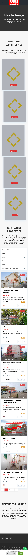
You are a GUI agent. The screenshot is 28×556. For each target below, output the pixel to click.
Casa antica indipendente (12, 472)
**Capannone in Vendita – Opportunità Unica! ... (12, 402)
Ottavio (8, 341)
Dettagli (23, 299)
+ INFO (23, 301)
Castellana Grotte (8, 287)
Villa (4, 327)
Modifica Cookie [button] (11, 553)
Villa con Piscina (9, 438)
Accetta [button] (20, 553)
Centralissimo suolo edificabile (10, 292)
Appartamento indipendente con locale (13, 364)
